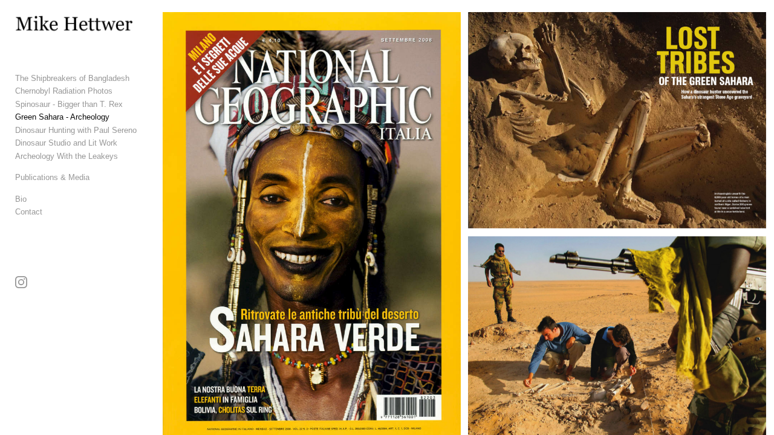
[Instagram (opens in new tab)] (21, 282)
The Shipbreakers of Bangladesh (72, 78)
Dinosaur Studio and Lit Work (66, 142)
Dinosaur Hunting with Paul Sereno (76, 130)
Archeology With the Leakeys (66, 156)
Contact (28, 211)
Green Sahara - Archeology (62, 116)
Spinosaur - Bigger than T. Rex (69, 104)
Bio (21, 199)
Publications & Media (52, 177)
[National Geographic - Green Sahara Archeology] (617, 120)
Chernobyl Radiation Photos (63, 90)
